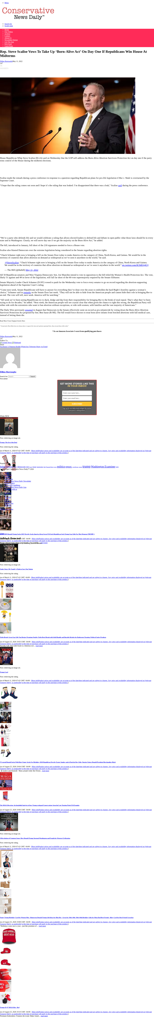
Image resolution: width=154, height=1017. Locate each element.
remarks (27, 292)
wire (117, 467)
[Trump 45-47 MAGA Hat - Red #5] (5, 1003)
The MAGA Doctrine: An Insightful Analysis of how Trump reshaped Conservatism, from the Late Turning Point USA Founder (39, 805)
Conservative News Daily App (15, 487)
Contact (7, 36)
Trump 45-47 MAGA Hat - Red (9, 1007)
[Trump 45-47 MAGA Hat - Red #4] (5, 991)
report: (69, 466)
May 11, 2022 (32, 270)
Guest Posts (9, 46)
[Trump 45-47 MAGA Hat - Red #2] (5, 968)
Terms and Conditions (12, 485)
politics (61, 466)
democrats (21, 467)
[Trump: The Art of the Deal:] (9, 435)
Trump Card (4, 672)
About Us (8, 38)
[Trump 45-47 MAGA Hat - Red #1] (5, 956)
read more (44, 543)
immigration (40, 467)
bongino (9, 466)
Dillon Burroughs (6, 61)
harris (30, 467)
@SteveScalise (12, 262)
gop (27, 467)
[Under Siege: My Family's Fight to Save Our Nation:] (9, 561)
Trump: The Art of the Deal (8, 442)
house (34, 467)
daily (15, 467)
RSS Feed (8, 44)
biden (3, 466)
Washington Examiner (103, 466)
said (120, 185)
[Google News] (6, 343)
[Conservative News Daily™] (28, 20)
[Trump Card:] (6, 664)
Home (7, 30)
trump (87, 466)
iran (45, 467)
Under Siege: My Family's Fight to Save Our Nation (16, 569)
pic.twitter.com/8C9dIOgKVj (135, 265)
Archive (7, 34)
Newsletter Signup (11, 40)
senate (80, 467)
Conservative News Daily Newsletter (18, 481)
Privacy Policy (10, 483)
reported (29, 310)
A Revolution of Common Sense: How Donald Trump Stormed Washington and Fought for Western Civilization (35, 838)
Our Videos (9, 32)
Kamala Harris (50, 467)
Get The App (9, 42)
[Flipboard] (16, 343)
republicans (75, 467)
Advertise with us (11, 489)
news (55, 467)
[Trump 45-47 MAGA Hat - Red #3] (5, 979)
